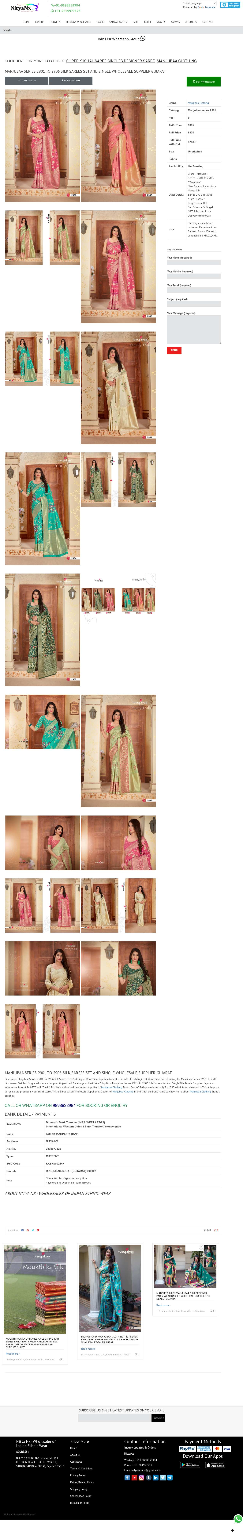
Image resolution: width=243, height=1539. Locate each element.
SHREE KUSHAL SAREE (86, 61)
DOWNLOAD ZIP (28, 80)
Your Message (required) (181, 313)
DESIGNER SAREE (139, 61)
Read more (12, 1353)
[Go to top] (232, 1530)
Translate (210, 7)
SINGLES (115, 61)
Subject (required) (177, 299)
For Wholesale (205, 81)
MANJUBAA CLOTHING (177, 61)
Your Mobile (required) (180, 271)
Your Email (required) (179, 285)
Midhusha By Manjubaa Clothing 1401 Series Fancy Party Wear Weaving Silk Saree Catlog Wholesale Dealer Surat (109, 1339)
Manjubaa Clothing (198, 103)
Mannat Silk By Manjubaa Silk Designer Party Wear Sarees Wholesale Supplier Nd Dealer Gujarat (183, 1296)
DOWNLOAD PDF (72, 80)
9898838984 (64, 1105)
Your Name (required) (179, 257)
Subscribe (158, 1418)
